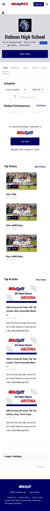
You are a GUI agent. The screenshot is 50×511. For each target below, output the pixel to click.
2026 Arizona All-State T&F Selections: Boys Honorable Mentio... (21, 311)
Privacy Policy (24, 497)
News (44, 67)
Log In (36, 149)
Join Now (25, 141)
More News (41, 280)
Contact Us (11, 497)
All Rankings (41, 467)
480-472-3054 (24, 45)
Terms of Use (37, 497)
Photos (35, 67)
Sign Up (38, 4)
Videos (25, 67)
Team (5, 67)
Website (13, 45)
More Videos (40, 167)
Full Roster (41, 105)
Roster (6, 73)
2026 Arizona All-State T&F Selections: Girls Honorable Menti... (21, 363)
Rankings (15, 67)
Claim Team (25, 54)
